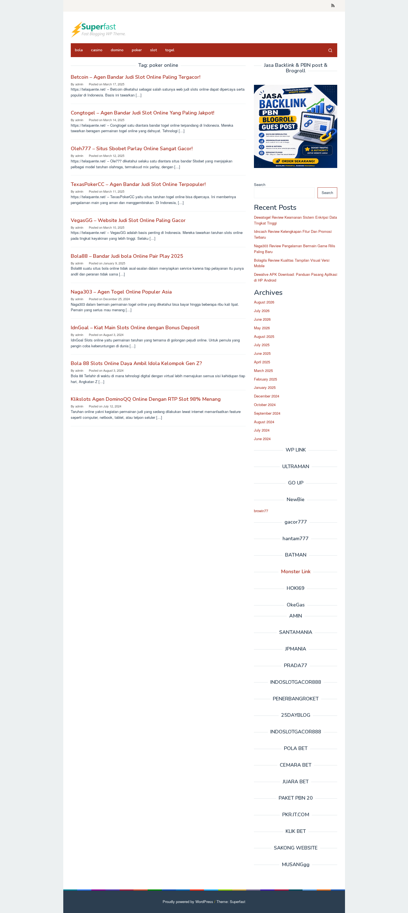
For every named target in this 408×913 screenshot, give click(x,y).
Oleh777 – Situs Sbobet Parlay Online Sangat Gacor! (132, 148)
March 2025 (263, 370)
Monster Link (296, 571)
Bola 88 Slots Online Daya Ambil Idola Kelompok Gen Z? (136, 363)
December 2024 (266, 396)
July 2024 (262, 430)
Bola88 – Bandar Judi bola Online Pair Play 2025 (127, 256)
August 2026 (264, 302)
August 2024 (264, 421)
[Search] (330, 50)
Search (259, 184)
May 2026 (262, 327)
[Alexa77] (98, 29)
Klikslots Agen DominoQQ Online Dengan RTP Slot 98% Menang (146, 399)
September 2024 (267, 413)
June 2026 (262, 319)
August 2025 (264, 336)
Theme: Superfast (230, 901)
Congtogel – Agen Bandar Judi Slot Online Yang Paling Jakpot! (142, 112)
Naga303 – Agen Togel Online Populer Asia (121, 292)
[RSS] (333, 6)
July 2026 (262, 310)
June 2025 (262, 353)
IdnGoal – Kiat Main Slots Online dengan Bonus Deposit (135, 327)
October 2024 (265, 404)
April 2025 (262, 361)
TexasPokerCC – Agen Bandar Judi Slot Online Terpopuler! (138, 184)
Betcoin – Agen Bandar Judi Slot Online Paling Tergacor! (135, 77)
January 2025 (265, 387)
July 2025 (262, 344)
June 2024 (262, 438)
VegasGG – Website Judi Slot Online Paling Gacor (128, 220)
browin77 (261, 510)
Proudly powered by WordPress (188, 901)
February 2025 (265, 379)
